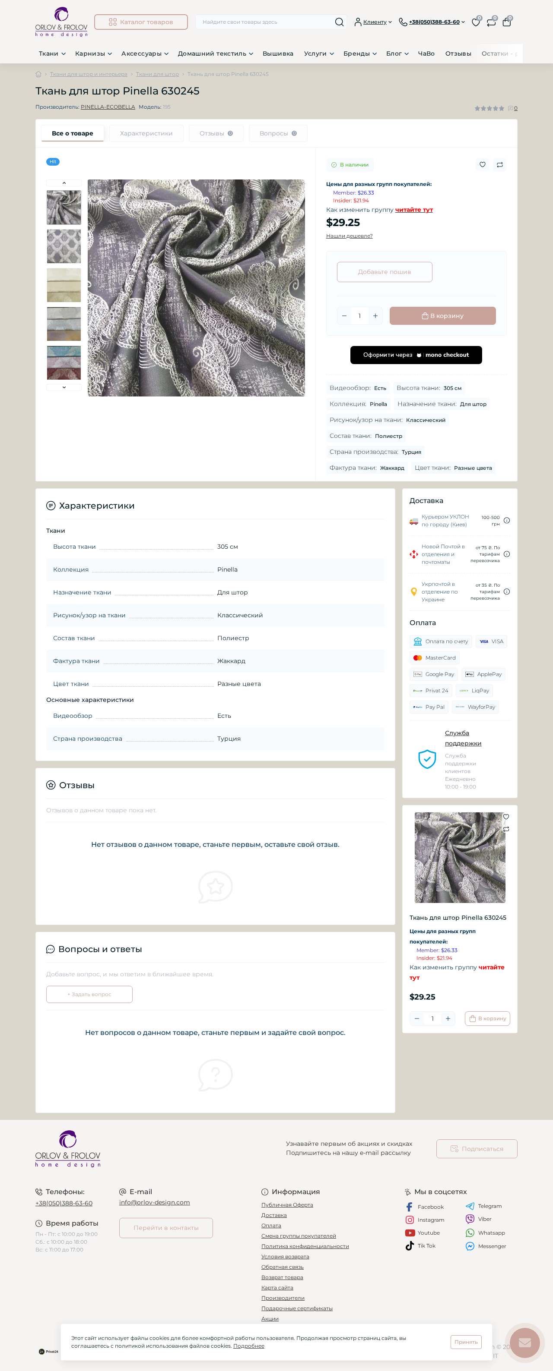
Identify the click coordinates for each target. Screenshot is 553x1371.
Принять (466, 1342)
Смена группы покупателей (298, 1236)
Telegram (490, 1206)
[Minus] (344, 316)
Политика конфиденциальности (305, 1246)
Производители (283, 1298)
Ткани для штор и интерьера (88, 74)
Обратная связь (282, 1267)
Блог (394, 53)
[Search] (339, 22)
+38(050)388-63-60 (63, 1203)
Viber (485, 1219)
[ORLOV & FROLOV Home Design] (153, 1148)
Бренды (356, 53)
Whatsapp (491, 1232)
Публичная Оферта (287, 1204)
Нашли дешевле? (349, 236)
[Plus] (375, 316)
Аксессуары (141, 53)
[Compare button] (500, 165)
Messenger (492, 1246)
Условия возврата (285, 1256)
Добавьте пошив (384, 272)
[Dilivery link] (506, 520)
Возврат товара (282, 1277)
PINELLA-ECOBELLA (108, 107)
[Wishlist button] (482, 164)
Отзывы (458, 53)
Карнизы (90, 53)
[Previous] (64, 182)
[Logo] (61, 22)
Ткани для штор (157, 74)
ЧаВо (426, 53)
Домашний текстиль (212, 53)
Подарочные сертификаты (297, 1308)
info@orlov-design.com (154, 1202)
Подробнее (248, 1346)
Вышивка (278, 53)
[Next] (64, 387)
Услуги (315, 53)
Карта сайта (277, 1287)
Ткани (49, 53)
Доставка (274, 1215)
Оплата (271, 1225)
